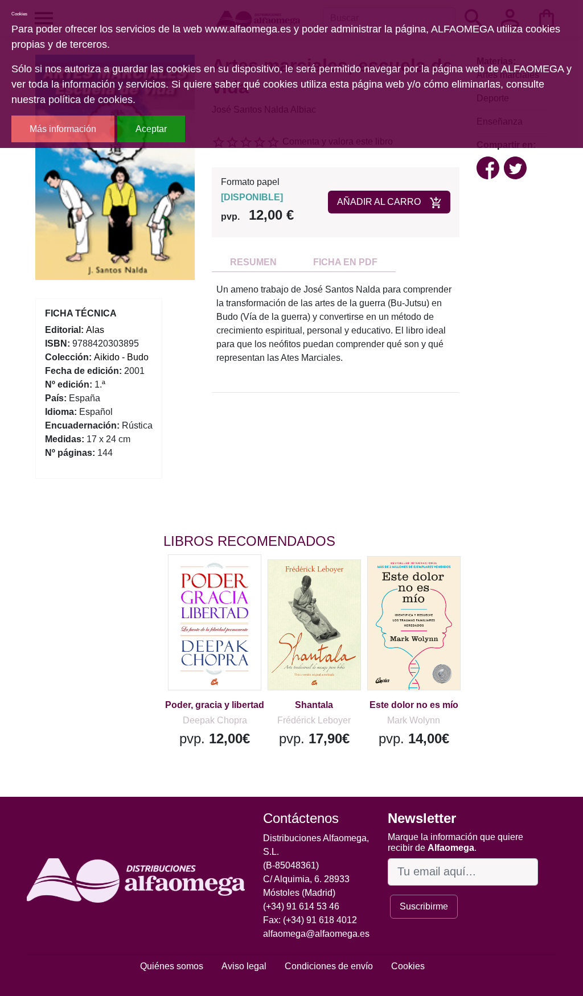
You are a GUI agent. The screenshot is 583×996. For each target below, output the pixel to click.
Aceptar (151, 129)
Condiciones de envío (329, 966)
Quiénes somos (171, 966)
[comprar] (233, 579)
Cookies (408, 966)
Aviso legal (243, 966)
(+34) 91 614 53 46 (301, 906)
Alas (95, 330)
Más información (63, 129)
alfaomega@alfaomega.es (316, 934)
